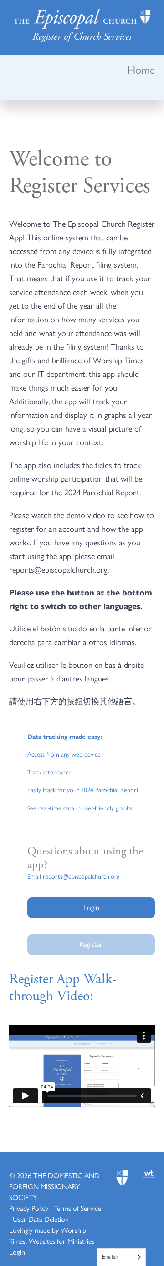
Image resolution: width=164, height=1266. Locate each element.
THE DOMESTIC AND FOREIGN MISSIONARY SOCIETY (54, 1186)
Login (17, 1252)
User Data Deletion (41, 1219)
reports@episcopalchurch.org (81, 876)
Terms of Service (77, 1208)
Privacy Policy (28, 1208)
